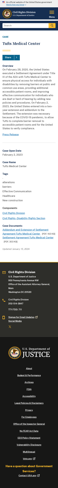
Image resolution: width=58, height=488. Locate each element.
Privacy (29, 410)
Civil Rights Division (13, 213)
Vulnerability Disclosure (29, 445)
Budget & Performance (29, 375)
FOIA (29, 389)
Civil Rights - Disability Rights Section (23, 218)
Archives (29, 382)
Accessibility (29, 396)
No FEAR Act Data (29, 431)
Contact (27, 475)
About (29, 368)
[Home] (19, 17)
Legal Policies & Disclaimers (29, 403)
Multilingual (29, 452)
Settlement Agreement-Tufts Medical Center (28, 237)
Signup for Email (21, 317)
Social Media (15, 321)
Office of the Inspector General (29, 424)
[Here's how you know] (29, 3)
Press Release (10, 134)
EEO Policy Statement (29, 438)
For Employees (29, 417)
